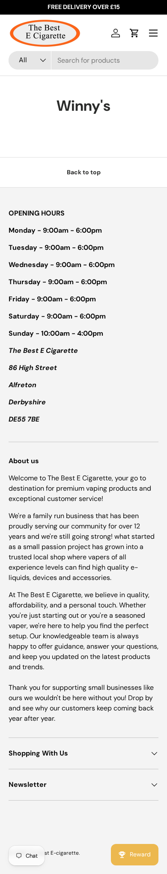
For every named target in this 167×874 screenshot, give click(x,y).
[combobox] (83, 60)
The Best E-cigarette (53, 853)
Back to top (84, 172)
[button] (134, 33)
